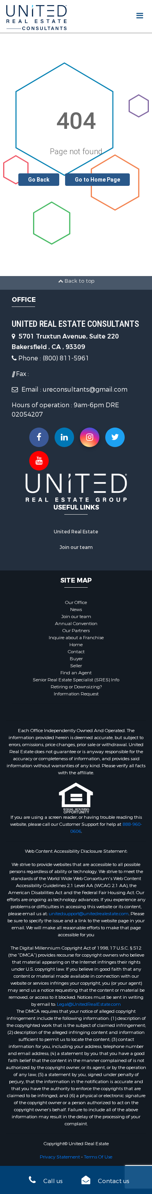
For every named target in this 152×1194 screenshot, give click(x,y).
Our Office (76, 602)
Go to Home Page (97, 179)
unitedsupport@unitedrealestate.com (89, 914)
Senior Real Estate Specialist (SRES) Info (76, 680)
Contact (76, 652)
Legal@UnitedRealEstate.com (89, 1004)
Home (76, 645)
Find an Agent (76, 673)
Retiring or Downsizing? (76, 687)
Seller (76, 666)
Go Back (38, 179)
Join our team (76, 547)
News (76, 609)
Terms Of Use (98, 1157)
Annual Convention (76, 623)
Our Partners (76, 630)
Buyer (76, 659)
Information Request (76, 694)
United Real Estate (76, 532)
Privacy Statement (60, 1157)
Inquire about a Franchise (76, 637)
